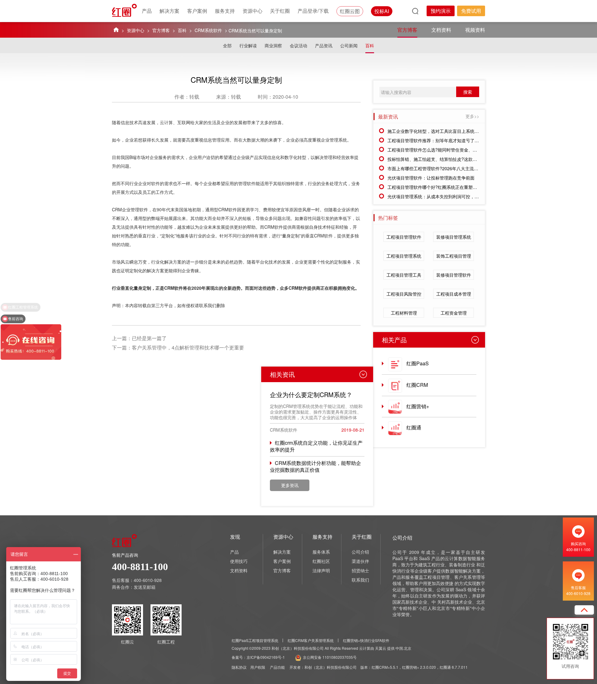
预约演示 (441, 10)
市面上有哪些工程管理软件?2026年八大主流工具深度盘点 (443, 168)
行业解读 (248, 45)
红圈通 (413, 427)
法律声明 (321, 570)
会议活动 (298, 45)
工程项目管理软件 (403, 237)
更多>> (472, 116)
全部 (227, 45)
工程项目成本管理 (453, 294)
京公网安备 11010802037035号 (330, 657)
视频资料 (475, 29)
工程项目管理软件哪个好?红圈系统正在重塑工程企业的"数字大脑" (451, 187)
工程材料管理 (404, 313)
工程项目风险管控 (403, 294)
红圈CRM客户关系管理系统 (311, 640)
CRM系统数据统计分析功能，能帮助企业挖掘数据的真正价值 (315, 466)
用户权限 (257, 667)
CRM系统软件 (208, 30)
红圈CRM (417, 384)
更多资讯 (289, 485)
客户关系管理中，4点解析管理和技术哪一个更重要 (188, 347)
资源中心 (252, 10)
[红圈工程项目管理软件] (125, 10)
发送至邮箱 (144, 587)
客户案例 (197, 10)
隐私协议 (239, 667)
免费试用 (471, 10)
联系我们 (360, 580)
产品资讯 (323, 45)
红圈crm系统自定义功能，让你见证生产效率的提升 (316, 446)
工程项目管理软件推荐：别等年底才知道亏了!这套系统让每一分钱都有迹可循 (462, 140)
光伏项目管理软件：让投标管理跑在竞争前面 (430, 178)
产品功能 (277, 667)
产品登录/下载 (313, 10)
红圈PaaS (417, 363)
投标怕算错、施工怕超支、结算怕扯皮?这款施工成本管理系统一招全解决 (458, 159)
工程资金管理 (454, 313)
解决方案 (169, 10)
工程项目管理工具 (403, 275)
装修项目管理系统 (453, 237)
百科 (182, 30)
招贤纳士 (360, 570)
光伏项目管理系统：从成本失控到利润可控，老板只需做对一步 (448, 196)
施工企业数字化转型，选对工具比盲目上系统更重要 (437, 131)
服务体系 (321, 552)
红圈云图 (350, 11)
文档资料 (441, 29)
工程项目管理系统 (403, 256)
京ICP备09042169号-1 (266, 657)
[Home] (116, 29)
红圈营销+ (417, 406)
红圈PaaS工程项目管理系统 (255, 640)
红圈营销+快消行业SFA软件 (366, 640)
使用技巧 (239, 561)
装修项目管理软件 (453, 275)
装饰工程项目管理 (453, 256)
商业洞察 (273, 45)
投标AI (381, 11)
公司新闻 (349, 45)
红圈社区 (321, 561)
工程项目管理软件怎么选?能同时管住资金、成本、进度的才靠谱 (449, 150)
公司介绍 (360, 552)
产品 (147, 10)
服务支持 (225, 10)
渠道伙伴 (360, 561)
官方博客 (161, 30)
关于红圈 (280, 10)
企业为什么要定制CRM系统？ (311, 394)
